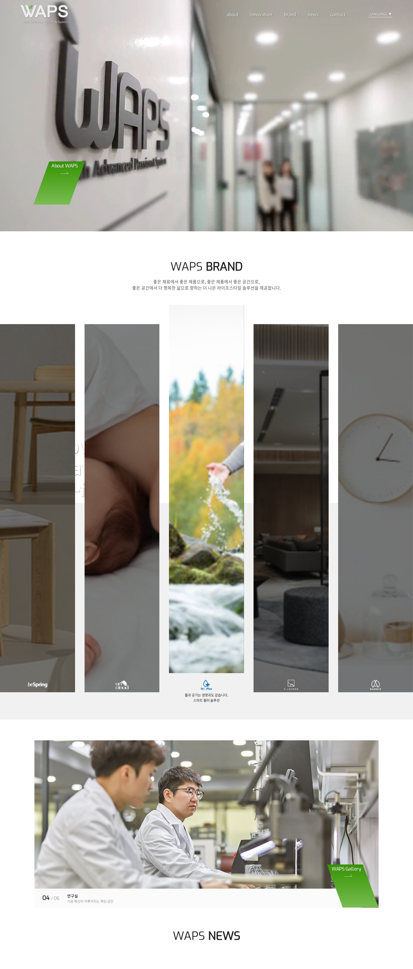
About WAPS (64, 166)
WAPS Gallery (346, 869)
